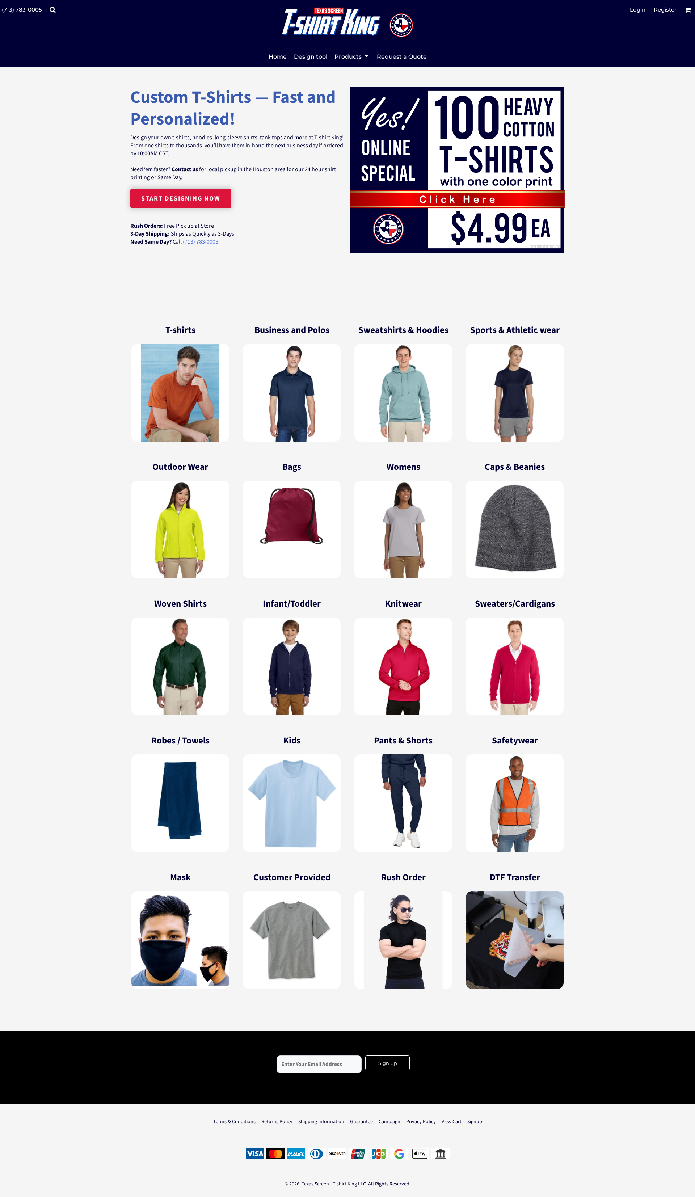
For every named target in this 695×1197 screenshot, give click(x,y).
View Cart (452, 1121)
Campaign (389, 1121)
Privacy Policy (421, 1121)
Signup (474, 1121)
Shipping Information (321, 1121)
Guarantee (361, 1121)
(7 (185, 242)
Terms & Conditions (234, 1121)
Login (637, 9)
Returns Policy (276, 1121)
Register (665, 9)
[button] (52, 10)
